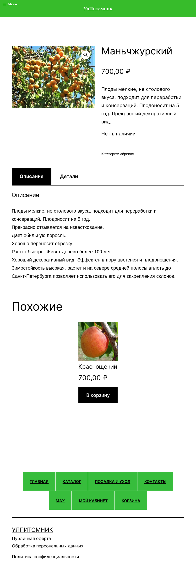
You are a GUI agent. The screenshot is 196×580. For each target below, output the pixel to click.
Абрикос (127, 154)
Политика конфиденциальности (45, 556)
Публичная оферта (31, 538)
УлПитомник (32, 529)
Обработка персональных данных (47, 545)
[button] (85, 55)
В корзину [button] (98, 395)
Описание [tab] (32, 176)
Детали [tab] (69, 176)
